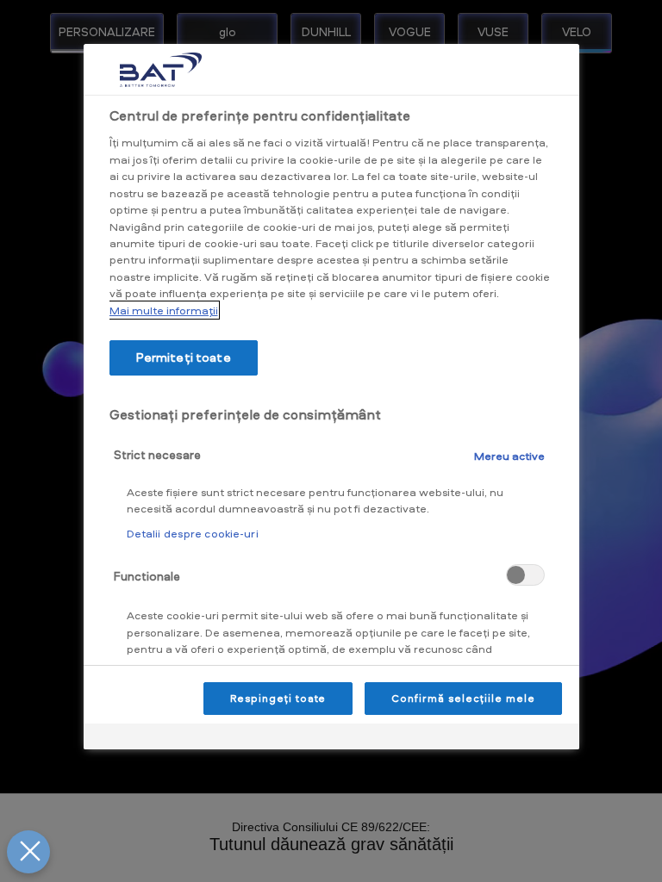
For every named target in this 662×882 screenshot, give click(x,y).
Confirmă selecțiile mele (462, 698)
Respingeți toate (278, 698)
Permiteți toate (183, 357)
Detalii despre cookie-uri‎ (193, 533)
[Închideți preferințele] (28, 851)
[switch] (525, 575)
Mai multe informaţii (163, 310)
